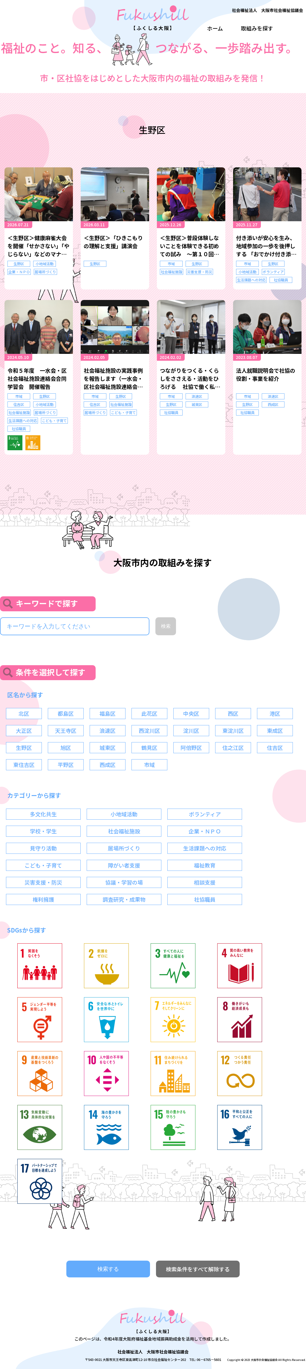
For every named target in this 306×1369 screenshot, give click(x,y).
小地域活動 (44, 263)
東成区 (275, 730)
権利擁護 (43, 899)
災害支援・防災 (199, 271)
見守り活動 (43, 848)
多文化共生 (43, 814)
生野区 (18, 263)
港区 (275, 713)
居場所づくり (45, 271)
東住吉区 (24, 764)
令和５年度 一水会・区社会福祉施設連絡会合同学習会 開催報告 (37, 378)
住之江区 (233, 747)
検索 (166, 626)
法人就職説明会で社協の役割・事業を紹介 (265, 374)
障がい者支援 (124, 865)
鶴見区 (149, 747)
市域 (171, 263)
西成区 (273, 404)
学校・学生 (43, 831)
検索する (108, 1269)
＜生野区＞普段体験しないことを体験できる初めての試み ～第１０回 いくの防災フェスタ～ (189, 246)
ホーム (215, 28)
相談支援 (204, 882)
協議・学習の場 (124, 882)
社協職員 (281, 279)
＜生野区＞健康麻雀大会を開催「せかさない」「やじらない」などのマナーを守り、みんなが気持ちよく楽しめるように (38, 246)
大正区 (24, 730)
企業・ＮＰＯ (19, 271)
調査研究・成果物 (124, 899)
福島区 (108, 713)
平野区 (66, 764)
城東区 (197, 404)
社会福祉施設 (171, 271)
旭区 (65, 747)
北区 (24, 713)
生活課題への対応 (251, 279)
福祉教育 (204, 865)
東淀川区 (233, 730)
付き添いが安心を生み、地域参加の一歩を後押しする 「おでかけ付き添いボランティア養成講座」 (266, 246)
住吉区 (18, 404)
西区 (233, 713)
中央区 (191, 713)
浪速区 (197, 396)
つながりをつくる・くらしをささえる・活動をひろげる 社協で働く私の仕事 (190, 378)
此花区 (149, 713)
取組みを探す (257, 28)
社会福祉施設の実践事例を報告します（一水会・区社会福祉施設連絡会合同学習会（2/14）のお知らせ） (114, 378)
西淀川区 (149, 730)
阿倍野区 (191, 747)
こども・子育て (54, 420)
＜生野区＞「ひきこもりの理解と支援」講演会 (113, 242)
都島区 (66, 713)
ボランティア (273, 271)
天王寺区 (65, 730)
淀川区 (191, 730)
